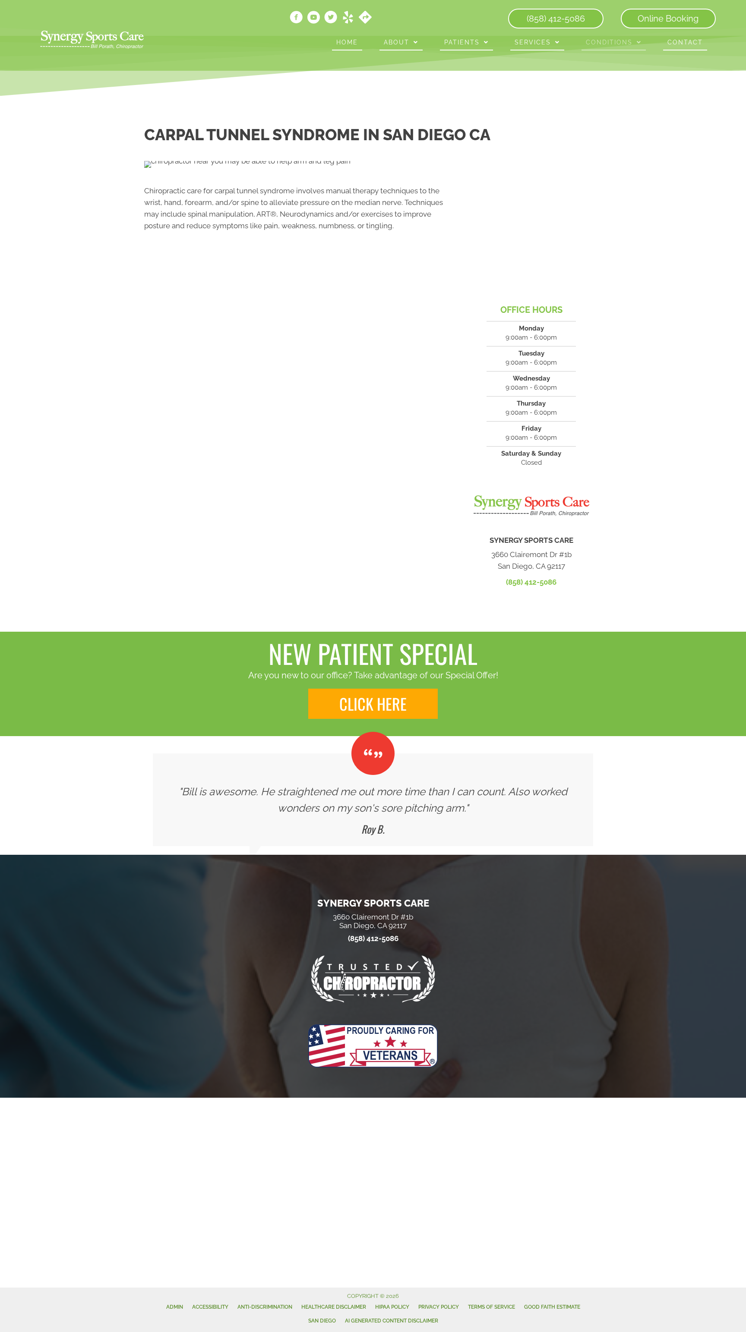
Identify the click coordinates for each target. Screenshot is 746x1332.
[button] (373, 704)
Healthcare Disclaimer (333, 1307)
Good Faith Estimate (552, 1307)
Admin (174, 1307)
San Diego (322, 1321)
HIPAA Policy (392, 1307)
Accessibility (210, 1307)
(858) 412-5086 (531, 582)
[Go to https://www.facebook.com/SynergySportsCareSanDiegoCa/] (296, 18)
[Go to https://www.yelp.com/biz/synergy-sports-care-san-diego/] (347, 18)
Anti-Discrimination (264, 1307)
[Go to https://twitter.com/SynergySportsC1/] (330, 18)
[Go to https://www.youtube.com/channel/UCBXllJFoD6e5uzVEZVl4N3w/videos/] (313, 18)
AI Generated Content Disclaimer (391, 1321)
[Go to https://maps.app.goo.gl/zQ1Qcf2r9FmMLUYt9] (365, 18)
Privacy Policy (438, 1307)
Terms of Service (491, 1307)
